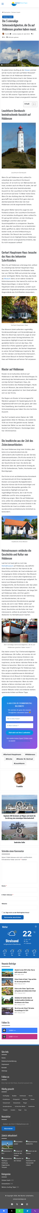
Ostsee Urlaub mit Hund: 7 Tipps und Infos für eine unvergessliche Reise (25, 980)
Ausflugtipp (6, 1096)
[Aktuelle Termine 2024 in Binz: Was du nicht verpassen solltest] (7, 973)
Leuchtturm (20, 763)
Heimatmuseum (7, 566)
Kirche (9, 759)
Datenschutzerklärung (23, 741)
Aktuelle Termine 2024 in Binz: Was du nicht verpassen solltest (25, 971)
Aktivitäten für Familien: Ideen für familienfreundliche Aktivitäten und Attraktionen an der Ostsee (24, 1000)
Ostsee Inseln (15, 12)
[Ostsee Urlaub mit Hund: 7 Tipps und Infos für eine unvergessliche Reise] (7, 982)
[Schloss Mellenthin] (31, 1144)
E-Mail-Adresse (7, 895)
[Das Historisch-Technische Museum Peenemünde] (7, 1145)
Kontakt (4, 1067)
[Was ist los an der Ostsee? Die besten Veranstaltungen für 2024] (7, 1011)
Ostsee (27, 70)
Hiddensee (30, 754)
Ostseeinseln (6, 1103)
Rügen (25, 1103)
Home (4, 1058)
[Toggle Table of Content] (32, 104)
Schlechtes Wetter (20, 1106)
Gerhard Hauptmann (12, 754)
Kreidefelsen (6, 1099)
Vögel (19, 1110)
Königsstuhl (16, 1099)
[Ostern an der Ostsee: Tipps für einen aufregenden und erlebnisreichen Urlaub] (7, 991)
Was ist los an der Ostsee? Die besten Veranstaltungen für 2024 (24, 1009)
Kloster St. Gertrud (25, 759)
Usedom (13, 1110)
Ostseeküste (16, 1103)
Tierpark (5, 1110)
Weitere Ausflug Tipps (9, 1187)
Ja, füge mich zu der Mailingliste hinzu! (16, 912)
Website (4, 903)
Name (4, 886)
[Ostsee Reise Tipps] (19, 3)
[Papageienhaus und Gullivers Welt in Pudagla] (19, 1144)
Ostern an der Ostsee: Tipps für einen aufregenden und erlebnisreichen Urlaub (25, 989)
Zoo (25, 1110)
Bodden (14, 1096)
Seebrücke (31, 1106)
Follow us (5, 1076)
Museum (7, 279)
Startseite (6, 12)
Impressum (5, 1064)
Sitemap (4, 1071)
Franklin (7, 34)
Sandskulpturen (7, 1106)
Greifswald (23, 1096)
